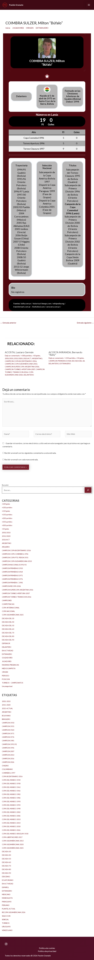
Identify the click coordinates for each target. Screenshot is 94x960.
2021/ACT (27, 358)
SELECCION (6, 916)
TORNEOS (5, 923)
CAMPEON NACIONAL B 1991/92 (14, 565)
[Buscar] (88, 490)
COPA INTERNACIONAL (10, 608)
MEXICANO (6, 894)
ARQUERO (6, 547)
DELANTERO (29, 375)
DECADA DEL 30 (8, 618)
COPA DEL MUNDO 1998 (11, 809)
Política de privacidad (47, 951)
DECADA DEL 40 (8, 622)
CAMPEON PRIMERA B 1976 (12, 579)
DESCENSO (6, 877)
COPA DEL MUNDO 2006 (11, 816)
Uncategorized (7, 686)
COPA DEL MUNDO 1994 (11, 805)
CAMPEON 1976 (8, 737)
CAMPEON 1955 (8, 726)
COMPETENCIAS (8, 604)
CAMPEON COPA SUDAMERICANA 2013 (21, 364)
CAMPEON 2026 (8, 762)
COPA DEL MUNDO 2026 (11, 830)
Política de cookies (47, 948)
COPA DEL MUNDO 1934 (11, 780)
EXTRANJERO (65, 363)
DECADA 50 (6, 859)
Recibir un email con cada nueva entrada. (21, 459)
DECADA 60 (6, 862)
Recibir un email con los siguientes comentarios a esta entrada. (30, 453)
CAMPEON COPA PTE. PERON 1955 (15, 558)
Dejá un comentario (12, 356)
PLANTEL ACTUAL (8, 909)
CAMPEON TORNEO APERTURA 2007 (20, 369)
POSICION (6, 679)
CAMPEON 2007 (8, 751)
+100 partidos (7, 507)
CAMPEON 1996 (8, 748)
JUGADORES (6, 661)
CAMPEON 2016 (8, 759)
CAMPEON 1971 (8, 733)
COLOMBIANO (7, 769)
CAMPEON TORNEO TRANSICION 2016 (16, 597)
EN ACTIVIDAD (7, 651)
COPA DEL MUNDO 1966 (11, 791)
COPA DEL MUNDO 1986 (11, 798)
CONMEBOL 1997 (8, 773)
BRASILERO (6, 719)
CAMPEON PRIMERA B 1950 (12, 568)
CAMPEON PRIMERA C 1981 (12, 583)
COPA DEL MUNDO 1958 (11, 784)
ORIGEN (5, 672)
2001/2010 (9, 358)
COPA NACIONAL (8, 611)
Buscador (5, 485)
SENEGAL (5, 919)
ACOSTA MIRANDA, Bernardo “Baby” (65, 353)
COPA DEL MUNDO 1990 (11, 801)
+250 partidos (7, 522)
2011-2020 (6, 705)
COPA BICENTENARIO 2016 (12, 776)
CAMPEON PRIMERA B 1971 (12, 575)
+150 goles (6, 511)
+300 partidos (26, 356)
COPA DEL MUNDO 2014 (11, 823)
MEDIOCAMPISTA (8, 668)
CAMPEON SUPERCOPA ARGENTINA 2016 (22, 367)
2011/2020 (18, 358)
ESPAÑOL (5, 887)
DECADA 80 (6, 869)
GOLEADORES (7, 658)
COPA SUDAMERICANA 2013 (13, 841)
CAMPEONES (7, 600)
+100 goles (6, 504)
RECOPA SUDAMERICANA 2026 (13, 912)
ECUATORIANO (7, 880)
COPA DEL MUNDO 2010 (11, 819)
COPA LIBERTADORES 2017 (12, 837)
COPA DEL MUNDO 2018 (11, 826)
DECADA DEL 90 (8, 640)
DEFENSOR (6, 643)
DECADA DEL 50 (8, 626)
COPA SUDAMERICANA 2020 (13, 844)
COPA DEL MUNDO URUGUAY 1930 (15, 834)
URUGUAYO (6, 927)
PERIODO (5, 676)
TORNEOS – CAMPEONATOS (12, 683)
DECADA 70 (6, 866)
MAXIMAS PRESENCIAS (10, 665)
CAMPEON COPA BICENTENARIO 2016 (20, 361)
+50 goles (36, 356)
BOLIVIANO (6, 716)
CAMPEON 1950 (8, 723)
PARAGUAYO (7, 902)
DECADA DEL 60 (78, 361)
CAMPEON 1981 (8, 741)
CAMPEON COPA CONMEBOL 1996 (15, 554)
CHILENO (5, 766)
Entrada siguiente (85, 323)
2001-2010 (6, 701)
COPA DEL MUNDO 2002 (11, 812)
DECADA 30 (6, 852)
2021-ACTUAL (7, 708)
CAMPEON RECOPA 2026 (11, 586)
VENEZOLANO (7, 930)
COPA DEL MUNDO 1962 (11, 787)
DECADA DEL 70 (8, 633)
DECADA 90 (6, 873)
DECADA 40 (6, 855)
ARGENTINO (37, 358)
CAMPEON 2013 (8, 755)
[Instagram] (6, 944)
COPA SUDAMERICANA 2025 (13, 615)
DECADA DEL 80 (8, 636)
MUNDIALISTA (7, 898)
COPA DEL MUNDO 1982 (11, 794)
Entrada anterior (8, 323)
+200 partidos (7, 518)
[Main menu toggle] (89, 5)
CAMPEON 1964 (8, 730)
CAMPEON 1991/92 (9, 744)
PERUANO (5, 905)
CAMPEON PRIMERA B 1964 (60, 361)
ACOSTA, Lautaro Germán (19, 352)
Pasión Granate (16, 5)
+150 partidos (70, 358)
